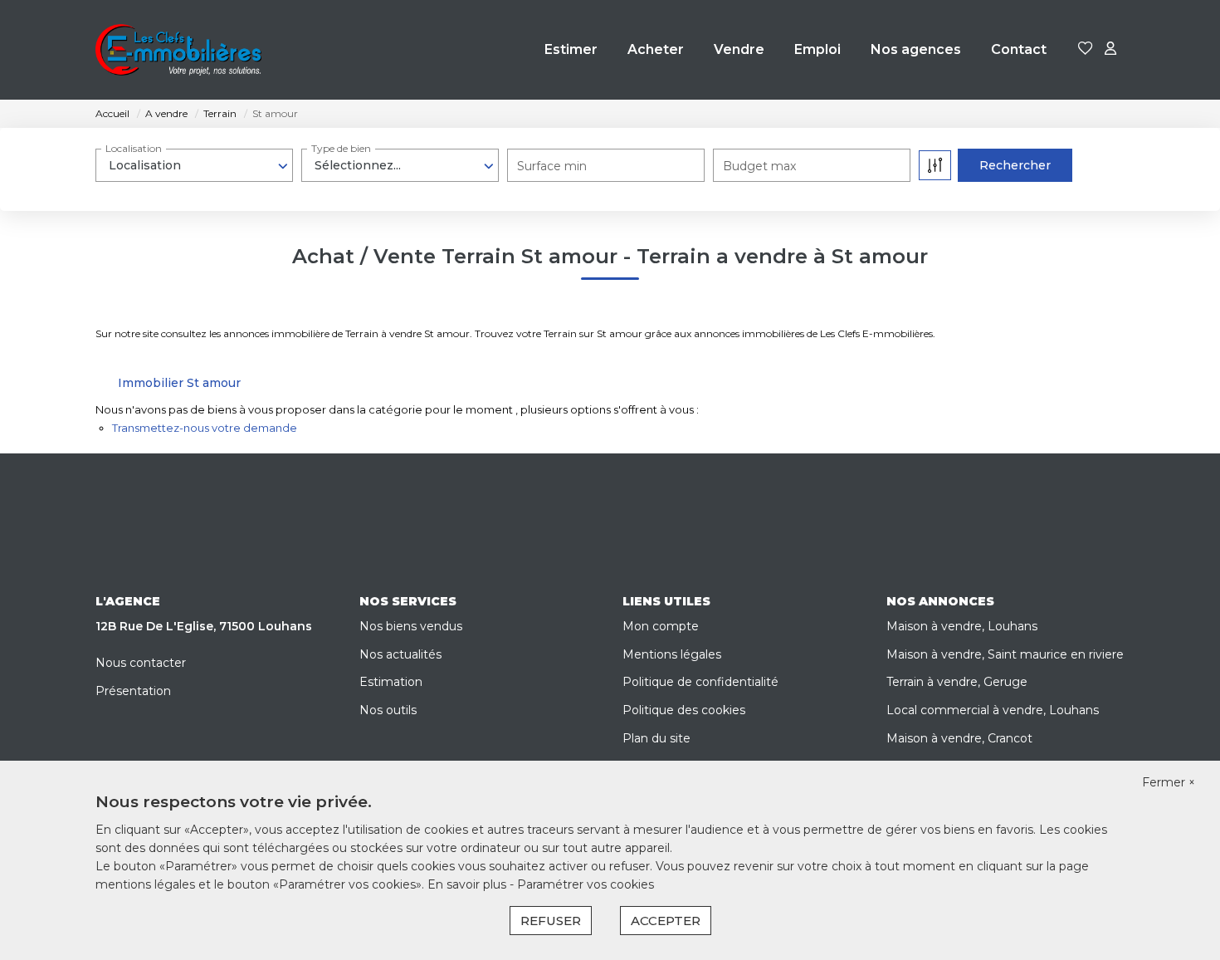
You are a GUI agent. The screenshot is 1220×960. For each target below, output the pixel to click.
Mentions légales (671, 654)
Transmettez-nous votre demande (204, 427)
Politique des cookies (683, 710)
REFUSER (550, 920)
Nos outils (388, 710)
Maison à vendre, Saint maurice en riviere (1005, 654)
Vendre (739, 49)
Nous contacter (140, 662)
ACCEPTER (665, 920)
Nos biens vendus (410, 626)
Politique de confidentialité (700, 681)
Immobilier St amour (179, 382)
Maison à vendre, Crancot (959, 738)
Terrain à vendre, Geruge (956, 681)
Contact (1019, 49)
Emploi (817, 49)
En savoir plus (468, 884)
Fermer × (1168, 782)
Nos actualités (400, 654)
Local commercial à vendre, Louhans (992, 710)
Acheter (655, 49)
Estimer (571, 49)
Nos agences (916, 49)
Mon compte (660, 626)
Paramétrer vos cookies (585, 884)
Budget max (759, 166)
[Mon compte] (1110, 49)
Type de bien (341, 148)
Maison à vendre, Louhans (961, 626)
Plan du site (656, 738)
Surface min (552, 166)
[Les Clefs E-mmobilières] (178, 50)
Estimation (390, 681)
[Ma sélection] (1085, 49)
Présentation (133, 690)
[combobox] (194, 165)
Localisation (133, 148)
